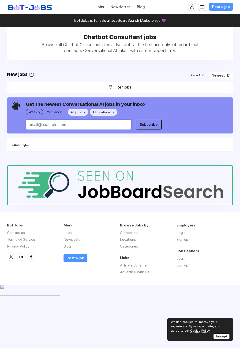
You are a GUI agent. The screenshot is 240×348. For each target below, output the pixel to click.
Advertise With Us (135, 272)
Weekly (34, 112)
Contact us (16, 232)
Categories (129, 246)
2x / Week (54, 112)
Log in (181, 232)
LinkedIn (21, 257)
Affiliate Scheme (133, 265)
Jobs (99, 7)
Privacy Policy (18, 246)
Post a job (221, 7)
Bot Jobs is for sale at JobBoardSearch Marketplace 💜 (120, 20)
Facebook (31, 257)
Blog (141, 7)
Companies (129, 232)
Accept (221, 336)
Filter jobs (122, 87)
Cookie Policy (200, 330)
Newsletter (120, 7)
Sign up (182, 239)
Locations (128, 239)
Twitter (11, 257)
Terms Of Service (21, 239)
